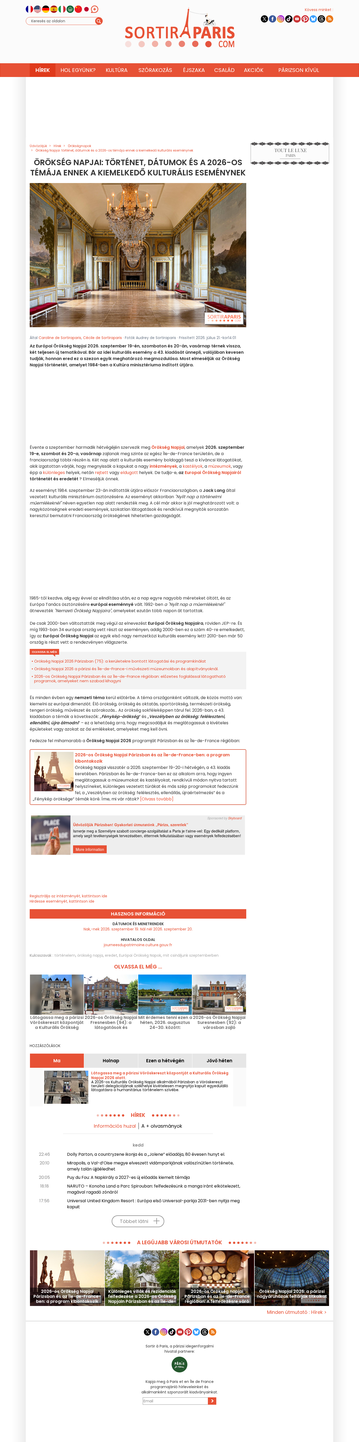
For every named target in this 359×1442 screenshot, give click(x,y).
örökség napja (90, 955)
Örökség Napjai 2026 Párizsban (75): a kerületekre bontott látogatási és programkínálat (120, 661)
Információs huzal (115, 1126)
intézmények (163, 466)
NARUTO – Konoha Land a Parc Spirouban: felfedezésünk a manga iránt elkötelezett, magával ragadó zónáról (153, 1189)
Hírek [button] (42, 70)
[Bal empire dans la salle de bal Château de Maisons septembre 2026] (138, 255)
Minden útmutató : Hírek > (297, 1312)
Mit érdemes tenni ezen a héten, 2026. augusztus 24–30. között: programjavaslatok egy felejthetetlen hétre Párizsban (165, 1022)
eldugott (129, 473)
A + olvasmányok (161, 1126)
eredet (111, 955)
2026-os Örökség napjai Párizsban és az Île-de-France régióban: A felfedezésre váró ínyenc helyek (217, 1296)
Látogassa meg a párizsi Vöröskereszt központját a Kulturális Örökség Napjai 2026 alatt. (57, 1022)
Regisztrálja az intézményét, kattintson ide (68, 896)
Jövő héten (219, 1061)
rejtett (101, 473)
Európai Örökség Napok (140, 955)
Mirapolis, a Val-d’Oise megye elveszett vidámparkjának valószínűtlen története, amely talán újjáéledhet (150, 1166)
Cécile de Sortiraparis (102, 337)
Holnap (111, 1061)
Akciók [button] (253, 70)
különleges (54, 473)
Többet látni (134, 1221)
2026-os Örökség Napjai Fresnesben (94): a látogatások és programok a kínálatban (111, 1022)
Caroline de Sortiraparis (60, 337)
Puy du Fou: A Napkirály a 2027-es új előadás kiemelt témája (128, 1177)
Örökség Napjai (167, 447)
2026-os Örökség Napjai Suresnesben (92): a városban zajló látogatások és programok (219, 1022)
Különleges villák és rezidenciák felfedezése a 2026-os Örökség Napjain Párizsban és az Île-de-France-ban (142, 1296)
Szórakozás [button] (155, 70)
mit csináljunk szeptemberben (191, 955)
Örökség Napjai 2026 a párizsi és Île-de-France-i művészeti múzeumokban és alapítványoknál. (126, 668)
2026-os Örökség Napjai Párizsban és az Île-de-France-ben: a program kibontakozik (67, 1296)
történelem (64, 955)
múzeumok (219, 466)
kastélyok (193, 466)
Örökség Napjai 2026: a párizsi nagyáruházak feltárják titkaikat (292, 1294)
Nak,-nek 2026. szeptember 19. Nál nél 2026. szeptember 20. (138, 929)
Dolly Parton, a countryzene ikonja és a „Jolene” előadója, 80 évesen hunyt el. (146, 1154)
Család (224, 70)
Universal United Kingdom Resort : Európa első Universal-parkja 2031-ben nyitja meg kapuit (153, 1204)
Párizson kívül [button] (298, 70)
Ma (56, 1061)
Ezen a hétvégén (165, 1061)
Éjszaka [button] (194, 70)
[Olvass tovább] (156, 799)
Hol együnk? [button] (78, 70)
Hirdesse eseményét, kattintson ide (62, 901)
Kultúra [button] (116, 70)
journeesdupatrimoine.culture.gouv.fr (138, 945)
